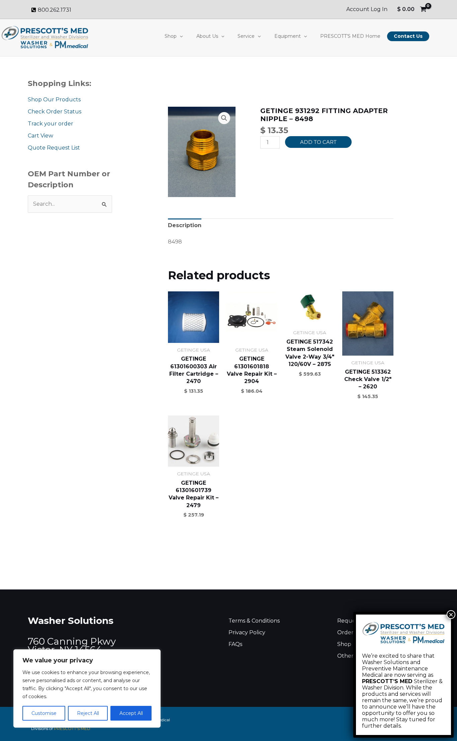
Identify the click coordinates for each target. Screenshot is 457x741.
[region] (87, 688)
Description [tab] (184, 225)
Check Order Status (54, 111)
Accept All (131, 713)
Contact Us (408, 36)
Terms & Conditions (254, 621)
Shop (171, 36)
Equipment (287, 36)
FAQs (235, 644)
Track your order (50, 123)
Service (246, 36)
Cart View (40, 135)
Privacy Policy (247, 632)
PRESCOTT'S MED (72, 728)
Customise (44, 713)
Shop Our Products (54, 99)
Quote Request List (54, 148)
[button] (180, 36)
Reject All (88, 713)
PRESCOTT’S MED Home (350, 36)
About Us (207, 36)
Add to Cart (318, 142)
